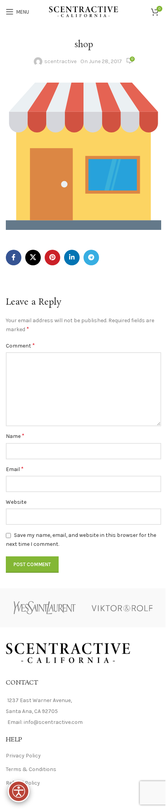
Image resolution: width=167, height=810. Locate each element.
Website (16, 502)
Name (15, 435)
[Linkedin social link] (72, 257)
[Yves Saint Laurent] (45, 607)
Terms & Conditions (31, 769)
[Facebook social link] (13, 257)
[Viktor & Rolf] (122, 607)
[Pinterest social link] (52, 257)
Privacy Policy (23, 755)
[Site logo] (83, 11)
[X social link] (33, 257)
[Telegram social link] (91, 257)
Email (15, 469)
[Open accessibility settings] (19, 791)
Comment (20, 345)
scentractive (60, 61)
